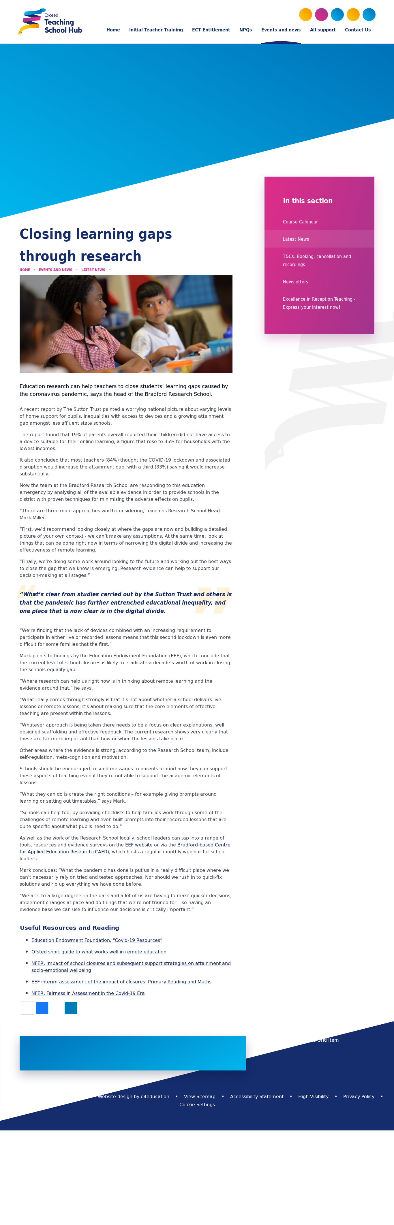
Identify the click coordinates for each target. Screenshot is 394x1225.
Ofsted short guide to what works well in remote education (98, 952)
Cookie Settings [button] (197, 1104)
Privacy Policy (358, 1096)
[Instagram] (337, 14)
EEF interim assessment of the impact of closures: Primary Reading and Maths (121, 982)
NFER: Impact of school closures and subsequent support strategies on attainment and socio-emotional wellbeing (131, 966)
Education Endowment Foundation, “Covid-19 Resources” (96, 940)
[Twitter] (305, 14)
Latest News (93, 269)
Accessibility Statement (257, 1096)
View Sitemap (199, 1096)
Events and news (55, 269)
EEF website (139, 845)
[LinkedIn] (353, 14)
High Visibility (313, 1096)
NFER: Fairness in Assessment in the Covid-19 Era (88, 993)
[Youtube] (321, 14)
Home (25, 269)
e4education (155, 1096)
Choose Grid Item (319, 1040)
